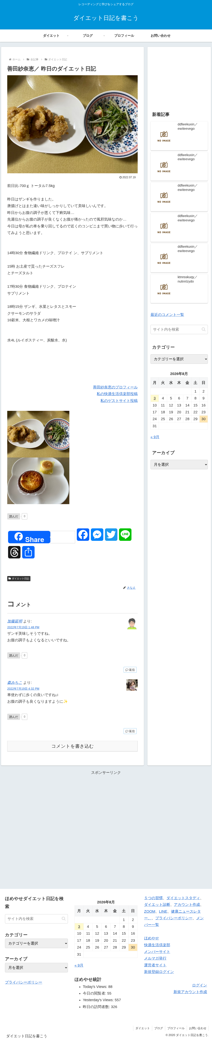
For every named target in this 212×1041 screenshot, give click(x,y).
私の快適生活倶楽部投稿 (117, 394)
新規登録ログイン (159, 972)
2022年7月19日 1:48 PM (23, 627)
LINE (163, 911)
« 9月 (155, 437)
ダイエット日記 (20, 578)
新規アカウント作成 (190, 992)
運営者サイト (155, 965)
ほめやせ (151, 938)
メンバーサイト (157, 952)
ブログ (158, 1028)
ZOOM (149, 911)
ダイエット (142, 1028)
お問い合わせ (197, 1028)
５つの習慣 (153, 898)
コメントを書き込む (72, 746)
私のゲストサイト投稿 (119, 401)
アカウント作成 (187, 905)
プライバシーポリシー (23, 982)
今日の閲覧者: (95, 993)
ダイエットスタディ (183, 898)
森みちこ (14, 683)
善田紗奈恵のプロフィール (115, 387)
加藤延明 (14, 621)
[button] (203, 329)
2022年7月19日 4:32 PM (23, 688)
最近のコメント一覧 (167, 315)
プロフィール (176, 1028)
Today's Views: (95, 987)
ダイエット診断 (157, 905)
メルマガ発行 (155, 958)
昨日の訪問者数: (97, 1007)
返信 (132, 669)
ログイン (199, 985)
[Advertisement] (179, 76)
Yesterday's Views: (99, 1000)
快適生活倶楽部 (157, 945)
